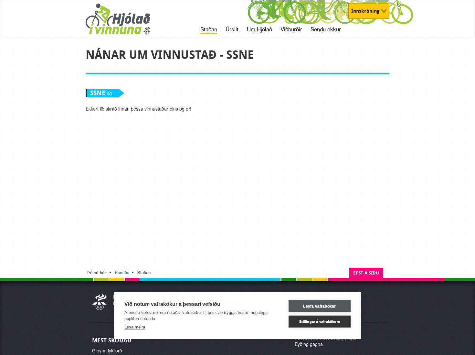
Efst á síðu (366, 273)
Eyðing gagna (309, 344)
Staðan (208, 29)
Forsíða (122, 272)
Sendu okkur (326, 29)
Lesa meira (134, 327)
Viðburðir (291, 29)
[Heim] (126, 22)
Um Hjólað (259, 29)
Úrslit (232, 29)
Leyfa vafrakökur (319, 306)
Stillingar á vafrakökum (319, 321)
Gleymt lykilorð (107, 350)
